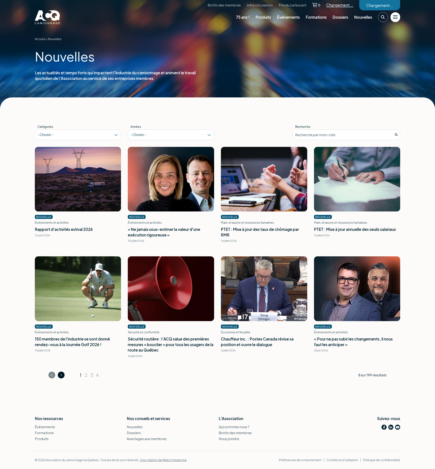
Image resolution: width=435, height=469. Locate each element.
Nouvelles (363, 17)
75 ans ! (243, 17)
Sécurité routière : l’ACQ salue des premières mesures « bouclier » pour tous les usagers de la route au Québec (170, 344)
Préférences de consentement (300, 460)
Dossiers (340, 17)
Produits (263, 17)
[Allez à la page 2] (61, 375)
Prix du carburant (292, 5)
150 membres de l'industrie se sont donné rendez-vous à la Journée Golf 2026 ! (72, 342)
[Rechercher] (396, 134)
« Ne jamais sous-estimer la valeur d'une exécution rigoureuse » (164, 232)
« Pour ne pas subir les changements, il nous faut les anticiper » (353, 342)
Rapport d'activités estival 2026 (64, 229)
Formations (316, 17)
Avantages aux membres (147, 439)
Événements (288, 17)
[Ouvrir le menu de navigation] (395, 17)
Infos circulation (260, 5)
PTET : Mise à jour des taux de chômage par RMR (260, 232)
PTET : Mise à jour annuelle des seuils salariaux (355, 229)
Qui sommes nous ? (234, 427)
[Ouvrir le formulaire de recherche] (383, 17)
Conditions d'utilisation (342, 460)
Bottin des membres (224, 5)
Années (135, 127)
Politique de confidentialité (381, 460)
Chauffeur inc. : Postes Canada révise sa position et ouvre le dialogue (257, 342)
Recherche (302, 127)
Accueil (40, 39)
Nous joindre (229, 439)
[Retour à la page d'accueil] (56, 17)
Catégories (45, 127)
